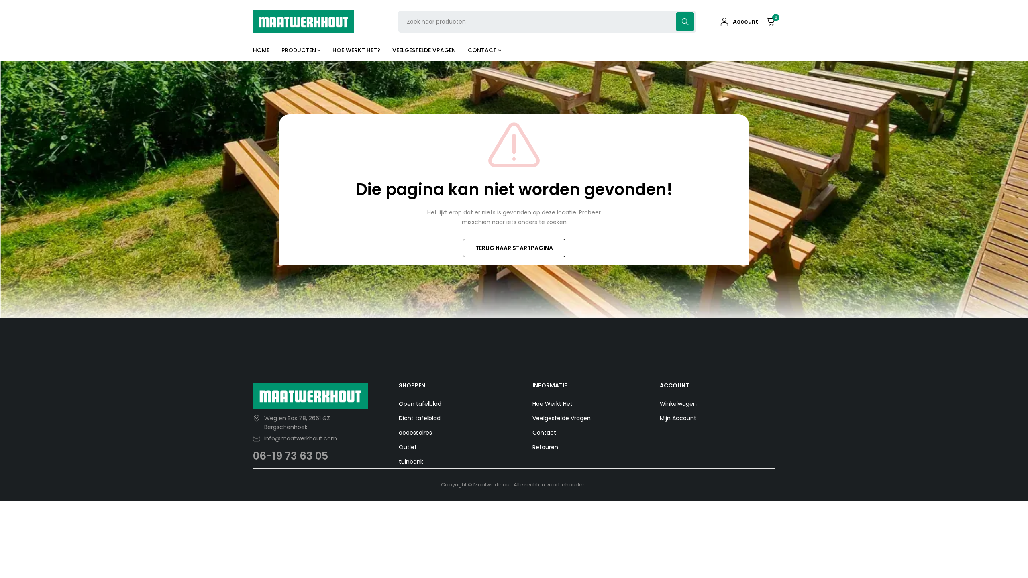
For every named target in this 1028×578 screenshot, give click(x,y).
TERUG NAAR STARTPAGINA (514, 248)
